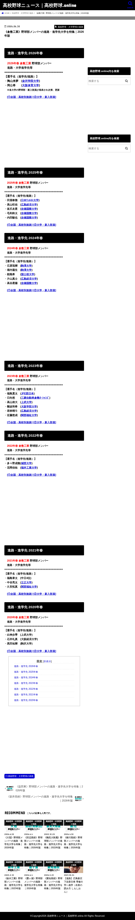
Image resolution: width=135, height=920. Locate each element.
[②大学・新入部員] (44, 97)
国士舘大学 (27, 274)
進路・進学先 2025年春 (26, 672)
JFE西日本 (27, 393)
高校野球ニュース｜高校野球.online (39, 5)
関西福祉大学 (29, 415)
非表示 (47, 661)
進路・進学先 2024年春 (26, 677)
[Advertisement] (44, 132)
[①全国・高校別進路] (20, 97)
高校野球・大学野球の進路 (20, 776)
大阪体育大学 (30, 85)
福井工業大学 (29, 467)
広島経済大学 (29, 204)
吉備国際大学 (29, 208)
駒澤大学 (26, 265)
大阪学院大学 (29, 406)
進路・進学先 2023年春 (26, 683)
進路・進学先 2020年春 (26, 700)
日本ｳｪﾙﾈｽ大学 (30, 200)
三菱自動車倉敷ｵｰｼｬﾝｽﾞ (35, 397)
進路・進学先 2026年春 (26, 666)
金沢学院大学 (30, 80)
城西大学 (26, 463)
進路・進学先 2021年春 (26, 694)
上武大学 (26, 402)
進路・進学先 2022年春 (26, 689)
